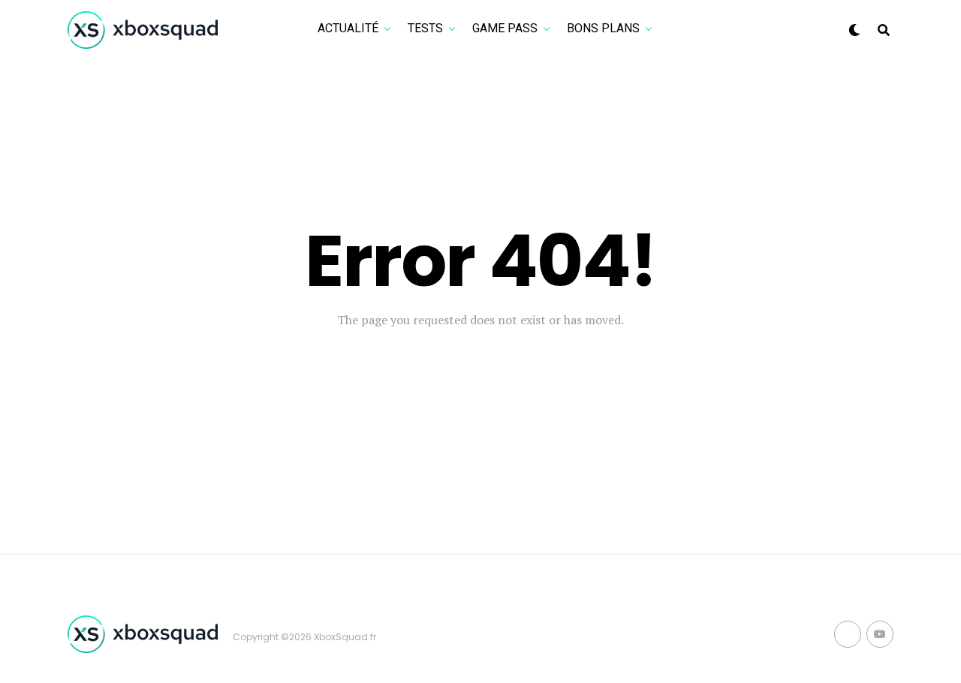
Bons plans (603, 28)
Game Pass (505, 28)
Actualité (348, 28)
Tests (425, 28)
